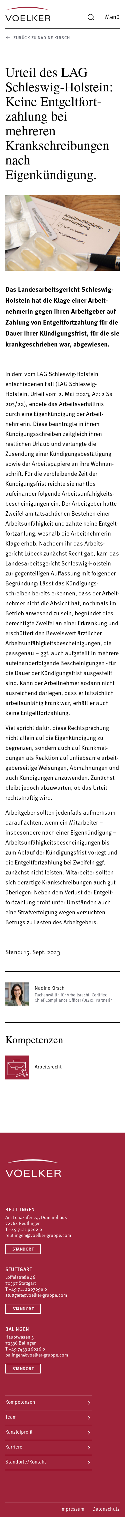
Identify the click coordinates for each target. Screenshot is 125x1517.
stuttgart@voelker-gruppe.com (36, 1295)
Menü (112, 18)
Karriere (13, 1447)
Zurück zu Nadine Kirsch (41, 38)
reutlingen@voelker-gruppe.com (38, 1235)
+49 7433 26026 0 (27, 1349)
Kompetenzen (20, 1402)
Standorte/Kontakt (25, 1462)
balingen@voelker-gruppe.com (36, 1355)
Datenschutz (106, 1509)
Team (11, 1417)
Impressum (72, 1509)
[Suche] (91, 17)
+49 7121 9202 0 (25, 1229)
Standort (23, 1249)
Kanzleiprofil (18, 1432)
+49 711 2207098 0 (28, 1289)
